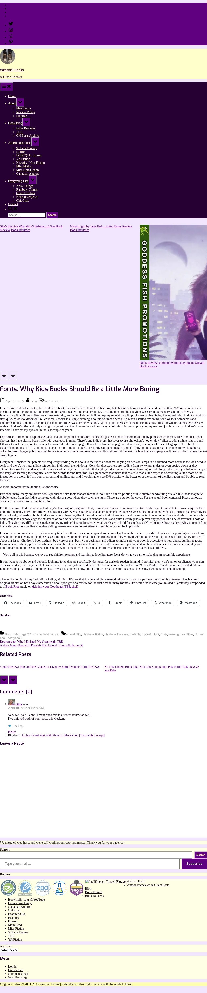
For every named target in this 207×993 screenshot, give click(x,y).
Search (5, 849)
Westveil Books (12, 70)
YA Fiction (23, 159)
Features (13, 917)
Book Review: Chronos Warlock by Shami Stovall (172, 362)
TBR (19, 132)
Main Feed (15, 925)
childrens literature (116, 634)
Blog (88, 888)
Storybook (14, 638)
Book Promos (148, 366)
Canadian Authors (27, 173)
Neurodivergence (27, 197)
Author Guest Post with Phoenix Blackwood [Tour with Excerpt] (63, 735)
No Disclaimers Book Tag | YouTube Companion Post (138, 666)
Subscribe (194, 864)
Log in (12, 966)
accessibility (73, 634)
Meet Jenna (23, 108)
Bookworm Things (20, 903)
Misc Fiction (24, 166)
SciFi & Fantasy (26, 148)
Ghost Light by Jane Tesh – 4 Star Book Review (101, 226)
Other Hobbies (25, 193)
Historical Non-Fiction (30, 162)
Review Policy (17, 8)
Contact (13, 16)
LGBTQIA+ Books (29, 155)
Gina (18, 704)
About (12, 103)
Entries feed (15, 970)
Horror (20, 151)
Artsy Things (24, 186)
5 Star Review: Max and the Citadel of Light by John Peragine (40, 666)
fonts (164, 634)
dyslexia (135, 634)
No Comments (53, 401)
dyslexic (147, 634)
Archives (6, 946)
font (156, 634)
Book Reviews (25, 128)
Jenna (35, 401)
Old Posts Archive (27, 135)
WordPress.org (17, 977)
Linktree (13, 12)
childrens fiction (93, 634)
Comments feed (18, 973)
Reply (12, 731)
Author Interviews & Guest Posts (148, 885)
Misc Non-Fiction (27, 170)
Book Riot (12, 586)
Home (12, 5)
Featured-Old (51, 634)
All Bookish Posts (19, 142)
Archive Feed (135, 881)
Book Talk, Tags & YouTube (23, 634)
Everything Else (18, 181)
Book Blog (15, 123)
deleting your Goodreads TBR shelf (55, 586)
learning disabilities (181, 634)
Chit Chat (22, 200)
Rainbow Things (27, 189)
